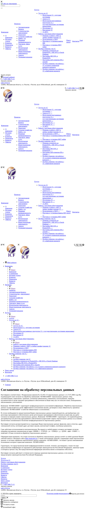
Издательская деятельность (23, 48)
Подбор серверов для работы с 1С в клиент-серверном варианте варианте (53, 65)
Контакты (75, 41)
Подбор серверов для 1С (47, 49)
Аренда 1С (46, 19)
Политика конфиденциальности (58, 493)
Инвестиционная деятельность (24, 52)
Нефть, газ (22, 38)
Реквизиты (9, 45)
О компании (8, 36)
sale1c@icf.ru (5, 83)
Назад (13, 270)
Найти (3, 498)
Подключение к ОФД (50, 39)
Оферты (8, 49)
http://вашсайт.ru (31, 438)
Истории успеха (8, 40)
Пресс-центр (68, 41)
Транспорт (22, 35)
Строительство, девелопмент (23, 32)
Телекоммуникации (25, 57)
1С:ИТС (45, 32)
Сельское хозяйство (25, 36)
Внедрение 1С (47, 30)
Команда (8, 47)
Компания (4, 32)
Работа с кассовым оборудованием (50, 34)
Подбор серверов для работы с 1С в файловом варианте (53, 70)
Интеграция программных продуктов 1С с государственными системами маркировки (53, 23)
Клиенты (8, 43)
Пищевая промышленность (24, 41)
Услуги (36, 10)
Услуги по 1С (43, 13)
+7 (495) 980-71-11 (8, 79)
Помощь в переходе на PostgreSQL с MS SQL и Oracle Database (53, 52)
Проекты (17, 24)
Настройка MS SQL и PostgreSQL (50, 57)
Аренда (21, 55)
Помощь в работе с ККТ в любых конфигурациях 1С (51, 36)
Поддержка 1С (47, 28)
